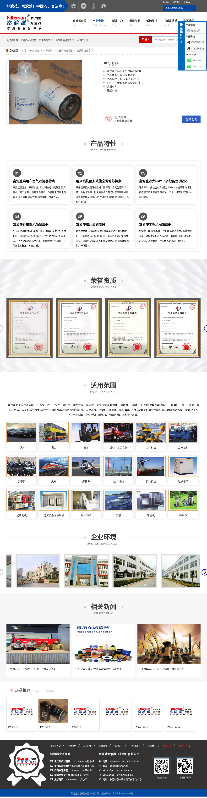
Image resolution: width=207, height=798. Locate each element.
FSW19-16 (173, 727)
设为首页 (176, 2)
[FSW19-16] (180, 711)
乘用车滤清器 (46, 40)
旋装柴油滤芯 (83, 50)
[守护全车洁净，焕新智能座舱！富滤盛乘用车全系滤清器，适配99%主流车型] (103, 644)
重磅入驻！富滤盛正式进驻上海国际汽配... (34, 669)
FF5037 (76, 727)
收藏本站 (187, 2)
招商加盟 (134, 22)
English (166, 2)
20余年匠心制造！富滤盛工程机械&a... (163, 669)
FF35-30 (13, 727)
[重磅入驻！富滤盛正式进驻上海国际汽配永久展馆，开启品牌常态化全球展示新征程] (38, 644)
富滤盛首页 (80, 22)
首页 (24, 50)
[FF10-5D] (53, 711)
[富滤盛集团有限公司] (25, 21)
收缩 (181, 34)
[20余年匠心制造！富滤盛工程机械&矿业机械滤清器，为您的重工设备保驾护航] (169, 644)
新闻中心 (117, 22)
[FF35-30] (21, 711)
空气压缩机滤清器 (65, 40)
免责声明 (183, 745)
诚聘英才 (151, 22)
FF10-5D (45, 727)
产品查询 (99, 22)
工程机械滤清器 (28, 40)
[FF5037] (84, 711)
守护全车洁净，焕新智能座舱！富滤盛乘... (99, 669)
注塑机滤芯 (82, 40)
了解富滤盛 (170, 22)
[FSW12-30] (148, 711)
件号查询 (47, 50)
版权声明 (167, 745)
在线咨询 (191, 119)
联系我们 (152, 745)
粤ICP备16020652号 (122, 793)
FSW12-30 (142, 727)
